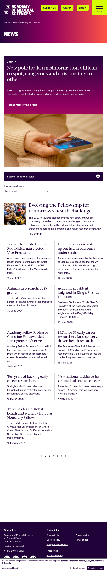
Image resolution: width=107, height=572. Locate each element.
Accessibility (53, 535)
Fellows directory (55, 555)
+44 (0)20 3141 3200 (14, 550)
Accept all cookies (95, 568)
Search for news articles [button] (20, 176)
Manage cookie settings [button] (12, 568)
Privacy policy (82, 535)
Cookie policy (53, 539)
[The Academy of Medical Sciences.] (19, 10)
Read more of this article (24, 105)
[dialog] (53, 565)
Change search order (14, 186)
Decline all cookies (77, 568)
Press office (52, 550)
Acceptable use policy (57, 544)
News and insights (22, 22)
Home (7, 22)
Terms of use (82, 539)
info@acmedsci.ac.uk (14, 546)
